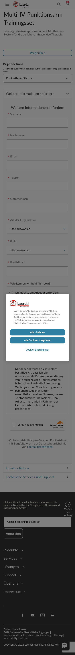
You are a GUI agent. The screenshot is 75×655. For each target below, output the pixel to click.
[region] (37, 327)
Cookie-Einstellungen (37, 349)
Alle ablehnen (37, 332)
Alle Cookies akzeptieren (37, 340)
